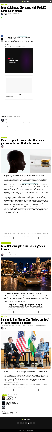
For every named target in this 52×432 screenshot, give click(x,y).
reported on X (16, 299)
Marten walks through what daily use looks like (13, 206)
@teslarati (4, 411)
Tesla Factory (18, 116)
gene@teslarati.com (22, 126)
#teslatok (9, 412)
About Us (16, 426)
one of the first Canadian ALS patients (30, 183)
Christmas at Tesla (22, 36)
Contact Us (21, 426)
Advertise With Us (29, 426)
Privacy (39, 426)
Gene (6, 14)
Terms (35, 426)
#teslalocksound (14, 412)
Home (11, 426)
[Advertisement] (19, 106)
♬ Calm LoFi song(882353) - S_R (7, 413)
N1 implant (34, 201)
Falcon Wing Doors (11, 116)
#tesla (6, 412)
